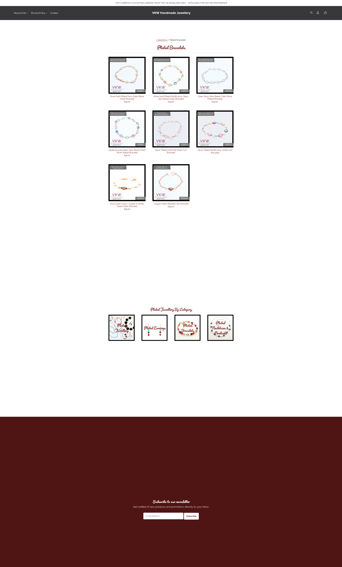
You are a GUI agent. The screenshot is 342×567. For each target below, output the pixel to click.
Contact (54, 13)
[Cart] (326, 12)
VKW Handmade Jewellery (171, 13)
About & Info (20, 13)
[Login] (317, 12)
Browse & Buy (38, 13)
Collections (162, 40)
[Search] (311, 12)
